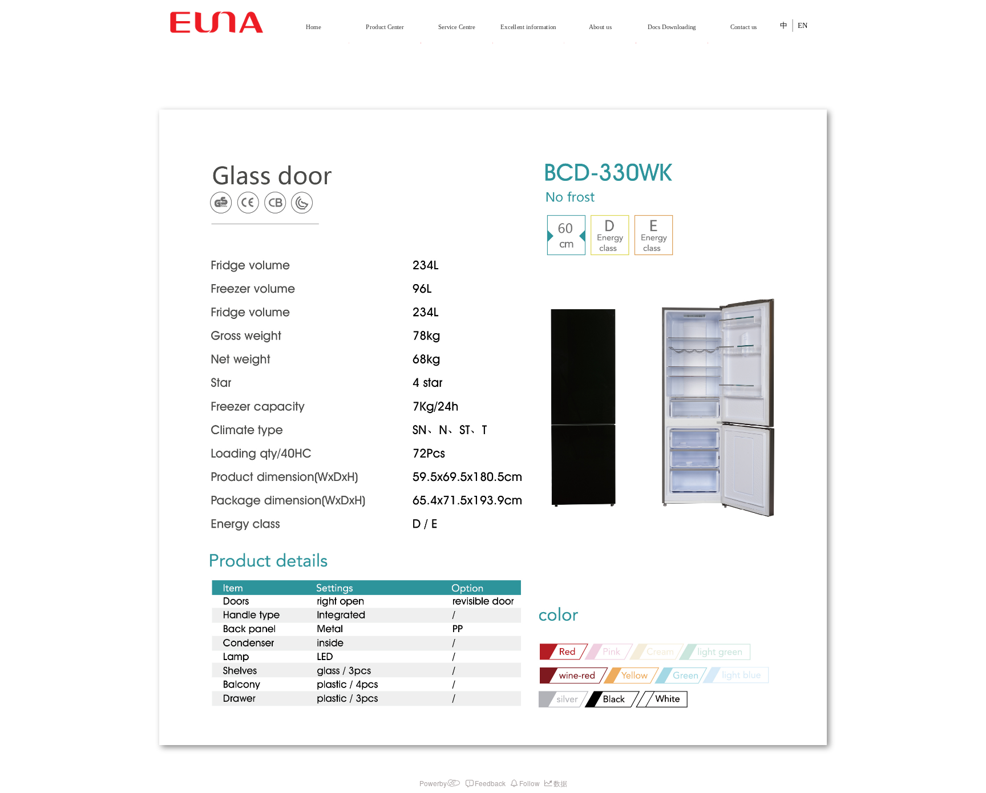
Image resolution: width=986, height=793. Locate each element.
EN (802, 25)
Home (313, 27)
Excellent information (528, 27)
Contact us (743, 27)
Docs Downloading (672, 27)
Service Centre (456, 27)
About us (600, 27)
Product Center (385, 27)
